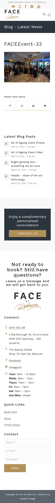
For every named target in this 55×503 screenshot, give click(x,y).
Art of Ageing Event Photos (28, 142)
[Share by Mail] (45, 105)
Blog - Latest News (23, 26)
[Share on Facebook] (10, 105)
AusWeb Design (27, 498)
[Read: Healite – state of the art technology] (7, 176)
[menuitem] (43, 15)
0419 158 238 (17, 327)
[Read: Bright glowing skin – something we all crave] (7, 163)
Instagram (15, 367)
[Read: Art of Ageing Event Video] (7, 153)
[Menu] (49, 14)
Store (7, 418)
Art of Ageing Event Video (27, 152)
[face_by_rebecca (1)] (23, 15)
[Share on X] (22, 105)
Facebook (15, 360)
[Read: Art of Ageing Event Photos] (7, 144)
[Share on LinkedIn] (33, 105)
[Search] (43, 15)
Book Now (10, 412)
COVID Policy (12, 424)
